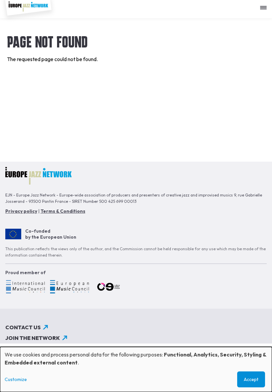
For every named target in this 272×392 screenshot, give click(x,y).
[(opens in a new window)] (25, 287)
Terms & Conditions (62, 211)
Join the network (32, 338)
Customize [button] (16, 379)
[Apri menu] (265, 5)
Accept (251, 379)
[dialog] (136, 369)
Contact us (23, 327)
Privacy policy (21, 211)
